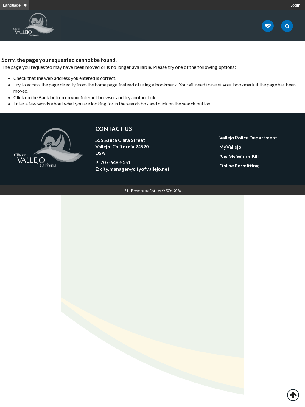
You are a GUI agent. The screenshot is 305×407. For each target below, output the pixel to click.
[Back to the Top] (293, 395)
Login (295, 5)
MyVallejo (230, 147)
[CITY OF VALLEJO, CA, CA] (34, 26)
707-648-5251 (115, 162)
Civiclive (156, 190)
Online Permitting (239, 165)
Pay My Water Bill (239, 156)
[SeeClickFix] (268, 26)
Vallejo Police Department (248, 137)
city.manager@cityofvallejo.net (134, 169)
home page (106, 84)
